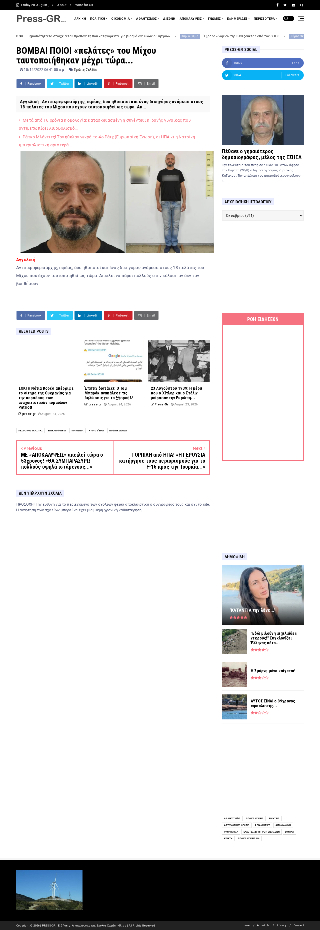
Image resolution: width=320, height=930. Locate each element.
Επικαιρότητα (57, 430)
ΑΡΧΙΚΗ (80, 18)
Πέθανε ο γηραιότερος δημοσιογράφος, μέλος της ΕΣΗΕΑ (262, 154)
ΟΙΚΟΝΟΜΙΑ (120, 18)
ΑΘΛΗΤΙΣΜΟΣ (146, 18)
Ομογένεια (231, 831)
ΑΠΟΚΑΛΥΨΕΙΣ (191, 18)
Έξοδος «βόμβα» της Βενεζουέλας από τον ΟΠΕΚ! (210, 36)
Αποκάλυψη (283, 825)
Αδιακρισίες (262, 825)
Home (246, 925)
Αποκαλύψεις (255, 818)
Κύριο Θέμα (157, 36)
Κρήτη (228, 838)
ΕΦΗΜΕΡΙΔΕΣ (237, 18)
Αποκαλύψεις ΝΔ (249, 838)
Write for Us (84, 5)
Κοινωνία (78, 430)
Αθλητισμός (232, 818)
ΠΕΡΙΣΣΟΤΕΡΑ (264, 18)
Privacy (281, 925)
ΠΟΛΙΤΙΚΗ (97, 18)
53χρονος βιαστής (30, 430)
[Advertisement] (263, 267)
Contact (299, 925)
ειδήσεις (274, 818)
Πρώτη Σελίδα (85, 70)
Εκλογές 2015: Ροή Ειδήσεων (262, 831)
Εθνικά (289, 831)
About (61, 5)
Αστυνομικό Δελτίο (237, 825)
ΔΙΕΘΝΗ (169, 18)
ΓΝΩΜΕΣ (214, 18)
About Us (263, 925)
